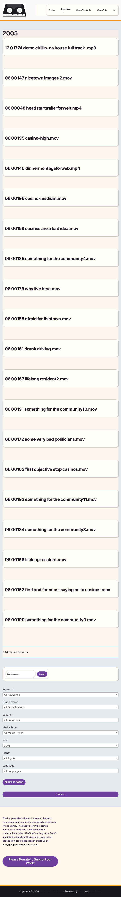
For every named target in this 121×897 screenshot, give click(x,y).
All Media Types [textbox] (13, 732)
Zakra (81, 891)
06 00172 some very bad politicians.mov (45, 439)
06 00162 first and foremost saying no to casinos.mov (57, 589)
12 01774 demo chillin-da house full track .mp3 (50, 47)
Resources (65, 9)
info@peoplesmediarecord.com (20, 844)
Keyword (8, 689)
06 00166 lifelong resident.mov (35, 559)
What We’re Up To (83, 10)
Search (42, 674)
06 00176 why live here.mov (33, 288)
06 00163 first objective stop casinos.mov (46, 469)
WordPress (95, 891)
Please (30, 861)
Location (8, 714)
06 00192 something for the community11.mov (51, 499)
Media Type (10, 727)
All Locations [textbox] (12, 720)
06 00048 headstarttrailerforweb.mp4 (43, 107)
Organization (10, 702)
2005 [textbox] (7, 745)
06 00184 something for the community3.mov (50, 529)
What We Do (102, 10)
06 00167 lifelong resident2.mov (37, 378)
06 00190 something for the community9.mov (50, 619)
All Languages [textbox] (12, 771)
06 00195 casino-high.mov (32, 138)
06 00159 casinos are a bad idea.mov (41, 228)
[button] (65, 11)
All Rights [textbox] (9, 758)
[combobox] (60, 694)
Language (8, 765)
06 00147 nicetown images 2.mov (38, 77)
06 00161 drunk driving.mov (33, 348)
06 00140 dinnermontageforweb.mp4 (42, 168)
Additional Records (16, 652)
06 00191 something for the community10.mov (51, 409)
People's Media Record (51, 891)
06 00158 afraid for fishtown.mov (38, 318)
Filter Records (14, 782)
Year (5, 740)
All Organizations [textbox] (14, 707)
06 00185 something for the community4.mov (50, 258)
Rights (6, 752)
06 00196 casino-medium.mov (35, 198)
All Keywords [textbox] (12, 694)
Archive (52, 10)
